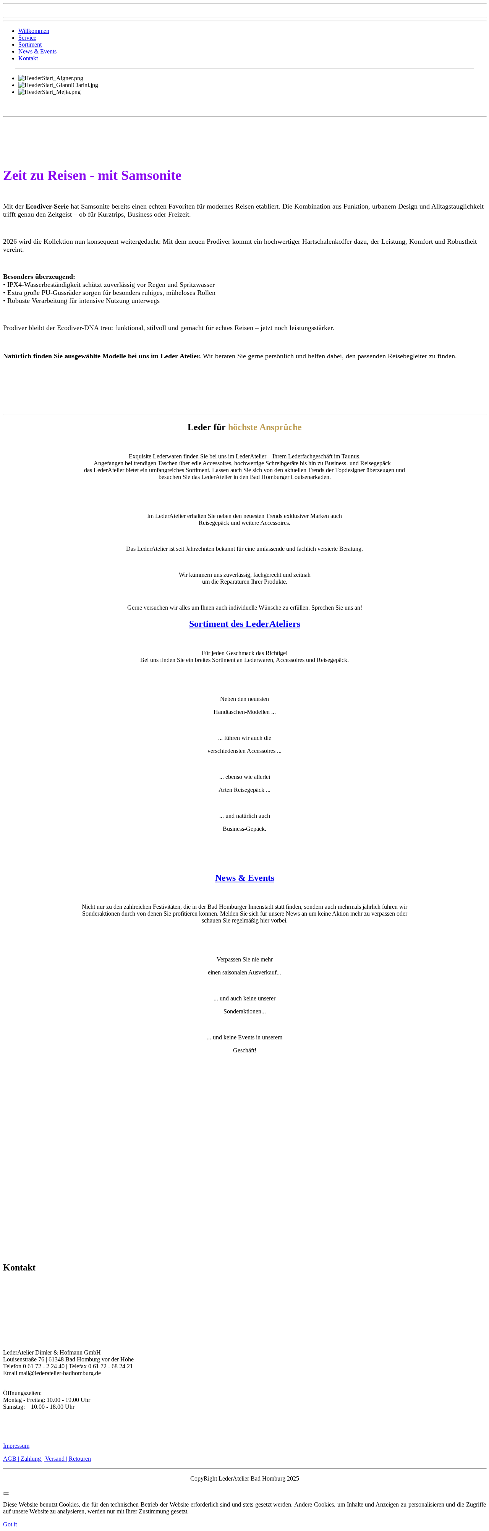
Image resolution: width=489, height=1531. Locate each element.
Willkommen (33, 31)
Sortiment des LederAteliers (244, 624)
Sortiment (30, 44)
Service (27, 37)
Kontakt (28, 58)
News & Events (37, 51)
